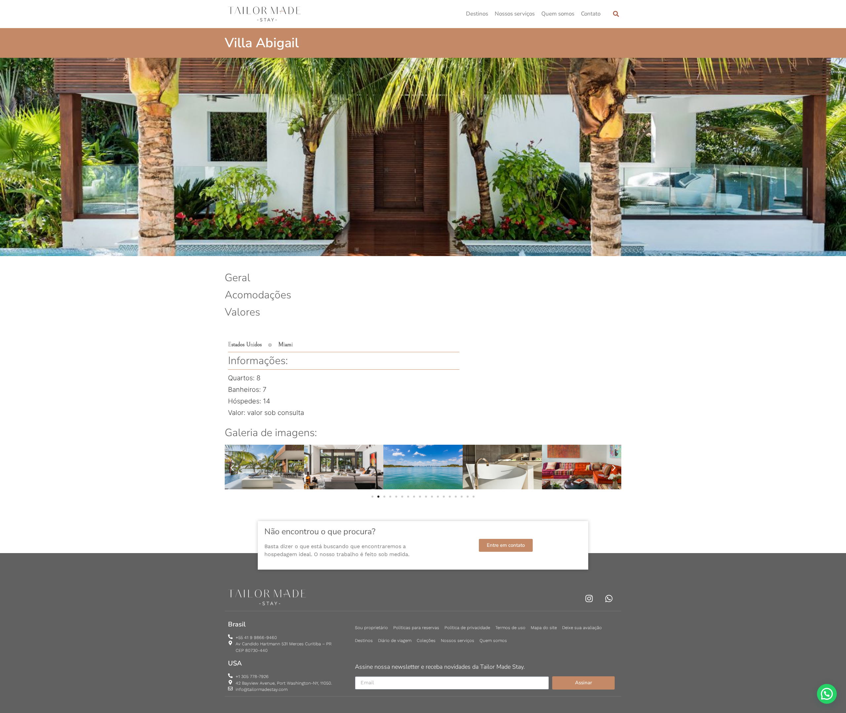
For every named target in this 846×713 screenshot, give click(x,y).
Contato (590, 14)
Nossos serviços (515, 14)
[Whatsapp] (609, 598)
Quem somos (557, 14)
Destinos (477, 14)
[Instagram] (589, 598)
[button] (615, 14)
